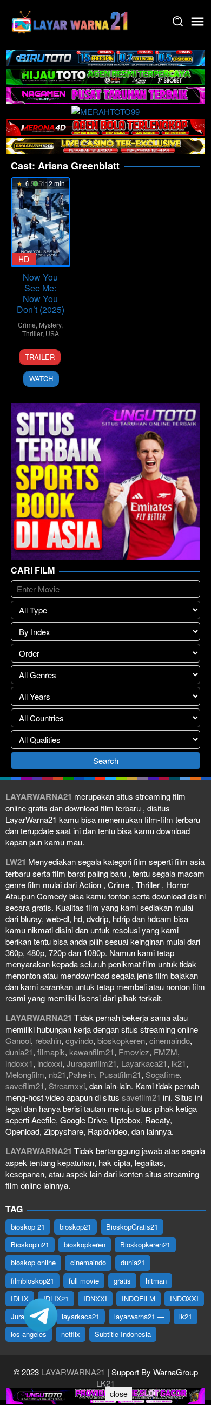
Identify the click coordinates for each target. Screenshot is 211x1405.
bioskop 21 (28, 1227)
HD (23, 259)
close (119, 1393)
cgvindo (79, 1040)
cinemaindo (169, 1040)
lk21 (179, 1063)
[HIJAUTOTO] (105, 75)
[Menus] (197, 21)
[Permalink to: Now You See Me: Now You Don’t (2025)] (40, 221)
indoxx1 (19, 1063)
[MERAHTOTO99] (105, 110)
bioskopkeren (121, 1040)
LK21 (105, 1383)
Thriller (32, 333)
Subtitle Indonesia (123, 1334)
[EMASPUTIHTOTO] (105, 145)
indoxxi (49, 1063)
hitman (156, 1281)
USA (52, 333)
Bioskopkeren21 (145, 1244)
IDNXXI (95, 1298)
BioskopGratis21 (132, 1227)
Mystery (50, 324)
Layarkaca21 (144, 1063)
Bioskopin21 (30, 1244)
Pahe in (81, 1074)
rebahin (48, 1040)
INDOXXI (184, 1298)
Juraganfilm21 (92, 1063)
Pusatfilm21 (120, 1074)
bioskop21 (75, 1227)
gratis (122, 1281)
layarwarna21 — (139, 1316)
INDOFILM (138, 1298)
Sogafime (163, 1074)
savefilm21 (24, 1086)
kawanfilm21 (91, 1052)
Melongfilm (24, 1074)
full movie (84, 1281)
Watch (41, 378)
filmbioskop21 (32, 1281)
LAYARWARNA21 (73, 1371)
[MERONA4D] (105, 126)
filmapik (51, 1052)
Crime (27, 324)
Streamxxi (67, 1086)
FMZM (165, 1052)
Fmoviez (133, 1052)
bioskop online (33, 1262)
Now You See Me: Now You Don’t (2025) (40, 293)
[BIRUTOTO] (105, 56)
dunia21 (19, 1052)
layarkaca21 (81, 1316)
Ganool (18, 1040)
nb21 (57, 1074)
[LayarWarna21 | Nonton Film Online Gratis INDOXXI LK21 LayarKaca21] (70, 20)
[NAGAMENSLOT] (105, 93)
